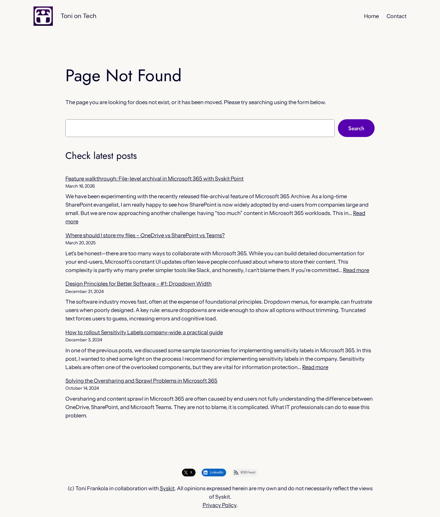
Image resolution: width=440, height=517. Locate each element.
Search (356, 128)
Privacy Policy (219, 505)
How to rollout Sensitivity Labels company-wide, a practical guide (144, 332)
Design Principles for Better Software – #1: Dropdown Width (138, 283)
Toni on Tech (79, 16)
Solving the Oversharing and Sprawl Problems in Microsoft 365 (141, 380)
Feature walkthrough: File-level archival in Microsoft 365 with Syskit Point (154, 178)
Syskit (167, 488)
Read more (356, 270)
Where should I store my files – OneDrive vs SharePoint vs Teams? (145, 235)
